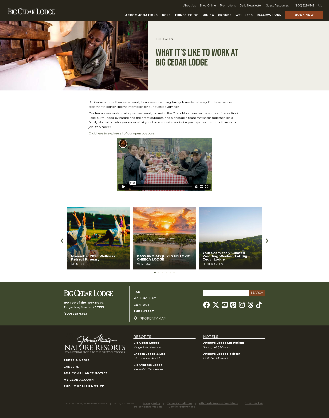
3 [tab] (162, 272)
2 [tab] (159, 272)
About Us (189, 5)
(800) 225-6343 (75, 313)
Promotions (228, 5)
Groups (225, 15)
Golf (166, 15)
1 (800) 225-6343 (303, 5)
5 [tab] (170, 272)
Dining (208, 15)
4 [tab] (166, 272)
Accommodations (141, 15)
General (88, 264)
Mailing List (144, 298)
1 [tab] (155, 272)
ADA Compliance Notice (86, 373)
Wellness (244, 15)
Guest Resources (277, 5)
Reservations (269, 15)
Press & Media (77, 360)
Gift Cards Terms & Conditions (218, 403)
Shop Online (208, 5)
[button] (320, 5)
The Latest (165, 39)
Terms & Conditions (179, 403)
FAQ (137, 292)
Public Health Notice (84, 386)
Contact (141, 305)
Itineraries (156, 264)
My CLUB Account (80, 379)
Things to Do (187, 15)
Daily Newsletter (251, 5)
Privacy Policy (151, 403)
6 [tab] (174, 272)
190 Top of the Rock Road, (84, 302)
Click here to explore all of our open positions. (122, 133)
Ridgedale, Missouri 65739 (84, 307)
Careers (71, 366)
